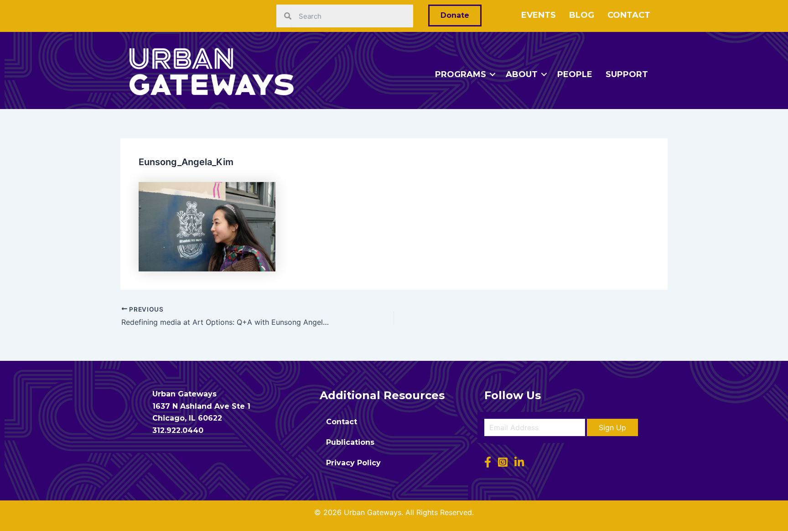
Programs (460, 74)
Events (538, 15)
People (574, 74)
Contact (628, 15)
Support (627, 74)
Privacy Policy (353, 462)
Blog (581, 15)
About (522, 74)
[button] (612, 427)
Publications (350, 442)
